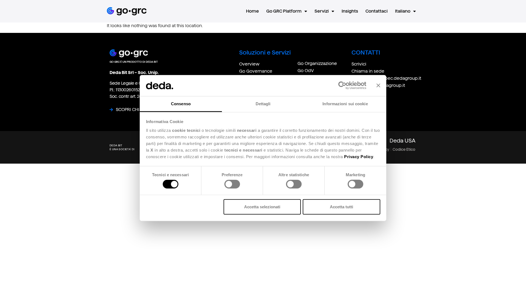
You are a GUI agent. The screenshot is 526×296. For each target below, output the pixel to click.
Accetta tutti (341, 206)
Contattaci (376, 11)
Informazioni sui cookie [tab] (345, 103)
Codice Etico (404, 149)
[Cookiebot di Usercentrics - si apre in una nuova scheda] (342, 85)
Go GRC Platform (284, 11)
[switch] (232, 184)
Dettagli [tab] (263, 103)
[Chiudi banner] (378, 85)
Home (252, 11)
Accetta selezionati (262, 206)
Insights (350, 11)
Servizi (322, 11)
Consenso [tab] (181, 103)
